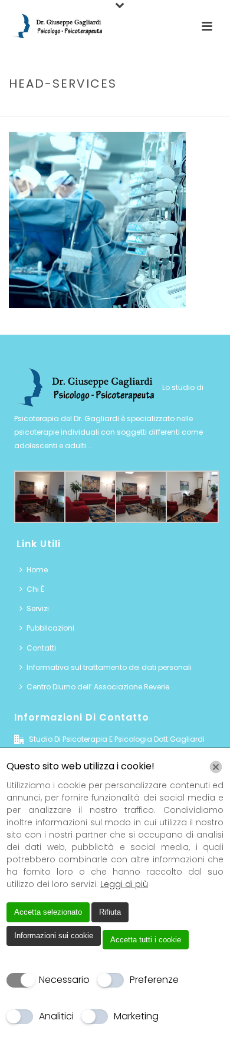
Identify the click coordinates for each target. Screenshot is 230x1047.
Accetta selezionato (48, 912)
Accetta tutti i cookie (145, 939)
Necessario (64, 979)
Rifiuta (110, 912)
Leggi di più (124, 884)
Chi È (35, 589)
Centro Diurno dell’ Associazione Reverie (98, 687)
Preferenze (154, 979)
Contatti (41, 648)
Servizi (97, 108)
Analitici (56, 1016)
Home (64, 108)
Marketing (136, 1016)
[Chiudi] (216, 767)
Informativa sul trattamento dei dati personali (109, 667)
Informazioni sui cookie (53, 935)
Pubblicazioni (50, 628)
